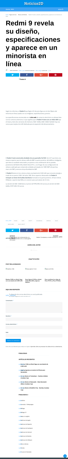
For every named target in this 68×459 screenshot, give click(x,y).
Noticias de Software (26, 440)
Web (7, 332)
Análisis (23, 400)
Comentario (10, 300)
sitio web (33, 117)
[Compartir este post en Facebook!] (27, 75)
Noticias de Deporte (26, 424)
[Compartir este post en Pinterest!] (55, 75)
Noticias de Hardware (27, 428)
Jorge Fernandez (14, 70)
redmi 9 (30, 220)
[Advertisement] (20, 143)
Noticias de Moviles (22, 14)
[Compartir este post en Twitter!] (12, 75)
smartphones (39, 220)
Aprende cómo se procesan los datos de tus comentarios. (46, 346)
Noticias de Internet (26, 432)
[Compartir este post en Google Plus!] (41, 75)
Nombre (8, 316)
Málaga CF (23, 412)
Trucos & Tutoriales (26, 452)
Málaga (23, 408)
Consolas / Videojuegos (27, 404)
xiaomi (56, 220)
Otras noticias (24, 444)
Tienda (22, 448)
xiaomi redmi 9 (21, 224)
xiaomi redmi (11, 224)
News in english (25, 416)
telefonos (48, 220)
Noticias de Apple (25, 420)
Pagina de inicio (13, 14)
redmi (23, 220)
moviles (15, 220)
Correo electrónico (11, 324)
